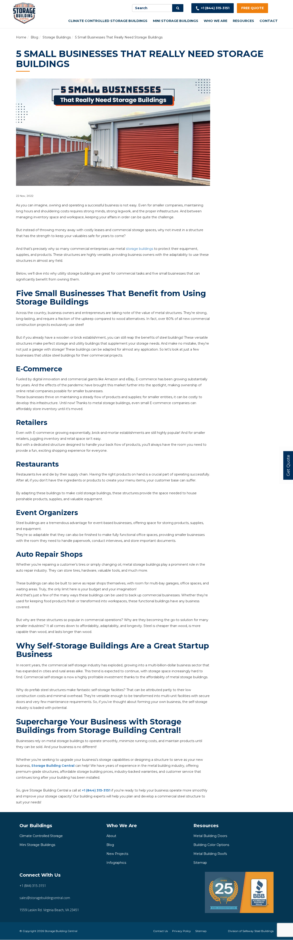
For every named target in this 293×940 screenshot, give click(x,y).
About (111, 836)
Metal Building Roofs (210, 854)
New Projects (117, 854)
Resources (243, 21)
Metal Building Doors (210, 836)
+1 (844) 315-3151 (215, 8)
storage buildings (139, 249)
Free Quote (252, 8)
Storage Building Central (52, 766)
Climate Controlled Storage (41, 836)
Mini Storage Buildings (175, 21)
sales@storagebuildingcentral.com (44, 898)
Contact (269, 21)
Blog (34, 37)
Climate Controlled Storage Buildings (107, 21)
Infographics (116, 863)
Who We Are (215, 21)
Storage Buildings (57, 37)
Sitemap (200, 863)
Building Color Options (211, 845)
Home (21, 37)
